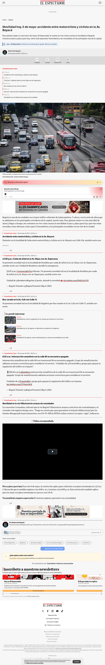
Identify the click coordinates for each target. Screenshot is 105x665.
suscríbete (60, 586)
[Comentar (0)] (57, 60)
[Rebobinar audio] (94, 197)
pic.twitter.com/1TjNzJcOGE (19, 384)
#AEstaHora (25, 372)
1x (100, 196)
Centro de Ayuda (52, 639)
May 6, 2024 (46, 285)
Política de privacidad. (33, 596)
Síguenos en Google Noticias (54, 549)
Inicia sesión (52, 586)
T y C (20, 596)
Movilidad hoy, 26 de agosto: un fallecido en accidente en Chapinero (38, 328)
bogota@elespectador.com (76, 525)
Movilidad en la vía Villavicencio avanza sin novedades (21, 97)
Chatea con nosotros (53, 625)
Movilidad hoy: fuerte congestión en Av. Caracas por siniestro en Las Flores (40, 319)
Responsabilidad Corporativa (52, 631)
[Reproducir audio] (6, 194)
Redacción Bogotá (14, 51)
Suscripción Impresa (52, 618)
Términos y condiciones (52, 634)
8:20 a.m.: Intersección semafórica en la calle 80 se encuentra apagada (26, 92)
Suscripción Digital (52, 622)
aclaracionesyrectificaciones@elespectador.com (68, 648)
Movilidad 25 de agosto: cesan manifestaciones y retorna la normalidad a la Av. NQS (42, 337)
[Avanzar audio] (97, 197)
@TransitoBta (24, 381)
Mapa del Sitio (52, 615)
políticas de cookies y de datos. (35, 663)
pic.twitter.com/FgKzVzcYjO (76, 280)
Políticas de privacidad (52, 636)
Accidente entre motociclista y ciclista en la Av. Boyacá (21, 75)
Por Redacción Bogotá (17, 522)
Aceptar (76, 662)
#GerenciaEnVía (24, 271)
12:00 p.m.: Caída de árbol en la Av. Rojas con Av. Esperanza (22, 80)
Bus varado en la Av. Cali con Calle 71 (15, 86)
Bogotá (19, 317)
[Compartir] (7, 250)
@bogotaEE (62, 525)
